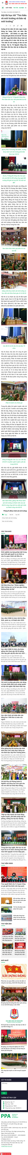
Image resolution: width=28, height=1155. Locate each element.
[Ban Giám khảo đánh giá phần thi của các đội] (14, 237)
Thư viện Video (7, 863)
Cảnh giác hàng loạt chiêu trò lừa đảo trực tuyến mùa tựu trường (19, 917)
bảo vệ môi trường (7, 521)
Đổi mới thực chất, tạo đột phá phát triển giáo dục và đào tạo (19, 900)
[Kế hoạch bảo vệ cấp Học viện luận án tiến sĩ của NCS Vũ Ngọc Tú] (14, 1015)
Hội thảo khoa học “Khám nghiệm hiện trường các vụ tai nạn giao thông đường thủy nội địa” (14, 587)
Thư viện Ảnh (6, 924)
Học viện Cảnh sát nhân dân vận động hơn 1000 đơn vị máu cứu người (12, 717)
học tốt (17, 514)
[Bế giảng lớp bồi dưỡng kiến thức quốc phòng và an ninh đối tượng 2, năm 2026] (14, 993)
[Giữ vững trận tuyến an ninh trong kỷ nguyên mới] (14, 1061)
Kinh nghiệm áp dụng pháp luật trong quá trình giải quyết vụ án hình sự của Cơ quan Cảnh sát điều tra (14, 554)
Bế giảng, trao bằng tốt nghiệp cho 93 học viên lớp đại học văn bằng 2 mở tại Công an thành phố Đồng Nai (13, 1048)
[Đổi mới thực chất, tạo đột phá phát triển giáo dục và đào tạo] (6, 901)
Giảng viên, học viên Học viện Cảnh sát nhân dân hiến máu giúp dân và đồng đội (20, 940)
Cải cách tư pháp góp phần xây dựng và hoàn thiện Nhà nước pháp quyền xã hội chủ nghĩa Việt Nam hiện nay (13, 684)
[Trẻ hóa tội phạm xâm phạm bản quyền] (6, 909)
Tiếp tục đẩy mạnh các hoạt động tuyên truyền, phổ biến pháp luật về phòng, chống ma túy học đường (13, 817)
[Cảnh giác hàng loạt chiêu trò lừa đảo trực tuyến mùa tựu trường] (6, 918)
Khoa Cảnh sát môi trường (9, 518)
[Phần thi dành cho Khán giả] (14, 391)
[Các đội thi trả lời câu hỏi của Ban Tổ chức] (14, 335)
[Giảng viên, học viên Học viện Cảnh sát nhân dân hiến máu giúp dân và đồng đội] (20, 931)
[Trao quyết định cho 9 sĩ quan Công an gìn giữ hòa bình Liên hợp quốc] (14, 874)
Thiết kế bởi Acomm (6, 1146)
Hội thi (11, 514)
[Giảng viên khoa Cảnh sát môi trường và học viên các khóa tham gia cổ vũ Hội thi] (14, 280)
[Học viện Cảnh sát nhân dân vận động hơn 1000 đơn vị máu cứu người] (14, 706)
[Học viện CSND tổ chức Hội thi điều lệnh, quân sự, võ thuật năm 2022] (14, 609)
